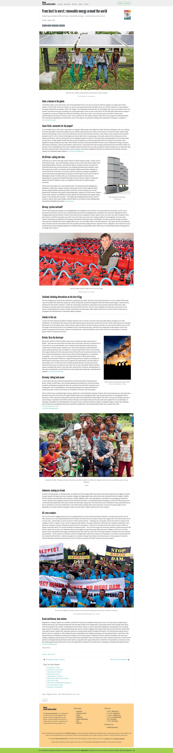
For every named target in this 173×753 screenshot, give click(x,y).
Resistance (62, 25)
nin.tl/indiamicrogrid (49, 120)
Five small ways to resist (55, 685)
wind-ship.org (69, 201)
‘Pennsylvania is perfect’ (55, 676)
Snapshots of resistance (55, 687)
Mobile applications (82, 719)
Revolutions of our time (54, 669)
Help (77, 721)
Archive (60, 4)
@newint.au (116, 713)
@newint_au (115, 711)
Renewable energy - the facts (55, 659)
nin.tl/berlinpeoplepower (50, 408)
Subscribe (67, 4)
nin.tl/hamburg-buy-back (50, 406)
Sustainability (55, 25)
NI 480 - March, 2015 (48, 20)
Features (44, 25)
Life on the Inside (52, 680)
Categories (79, 717)
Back (44, 700)
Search (74, 4)
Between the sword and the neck (57, 678)
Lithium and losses (53, 674)
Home (44, 694)
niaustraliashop (116, 717)
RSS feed (79, 723)
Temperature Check (53, 667)
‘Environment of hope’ (54, 672)
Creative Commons (119, 738)
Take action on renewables (118, 659)
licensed (107, 738)
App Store (114, 719)
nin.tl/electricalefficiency (76, 151)
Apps (80, 4)
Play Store (115, 721)
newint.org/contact (112, 727)
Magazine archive (52, 694)
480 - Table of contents (65, 694)
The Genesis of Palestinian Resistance (59, 682)
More (86, 4)
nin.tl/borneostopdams (49, 644)
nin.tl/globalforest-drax (55, 371)
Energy (49, 25)
